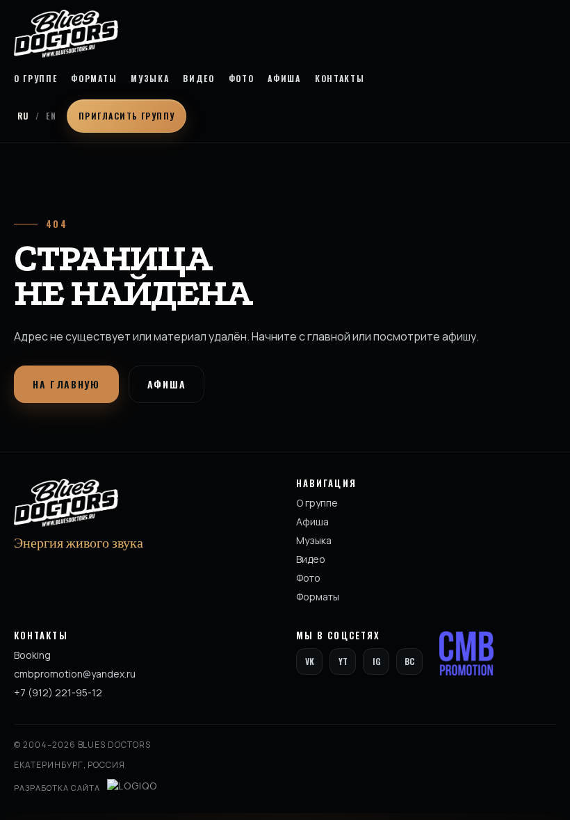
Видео (198, 78)
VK (309, 661)
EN (51, 116)
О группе (35, 78)
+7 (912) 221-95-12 (58, 692)
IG (376, 661)
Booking (32, 655)
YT (343, 661)
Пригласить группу (126, 116)
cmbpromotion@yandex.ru (75, 673)
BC (409, 661)
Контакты (339, 78)
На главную (66, 384)
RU (23, 116)
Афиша (284, 78)
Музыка (150, 78)
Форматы (94, 78)
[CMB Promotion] (466, 653)
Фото (241, 78)
